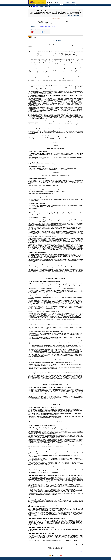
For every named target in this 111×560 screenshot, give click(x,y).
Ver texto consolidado (76, 15)
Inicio (34, 6)
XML (44, 31)
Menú (73, 4)
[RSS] (50, 556)
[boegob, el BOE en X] (52, 556)
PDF (34, 31)
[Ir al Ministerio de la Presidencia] (37, 2)
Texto (30, 37)
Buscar (37, 6)
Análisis (34, 37)
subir (81, 551)
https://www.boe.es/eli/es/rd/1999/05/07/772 (46, 26)
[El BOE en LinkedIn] (58, 556)
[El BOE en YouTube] (61, 556)
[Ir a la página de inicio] (60, 2)
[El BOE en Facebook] (55, 556)
